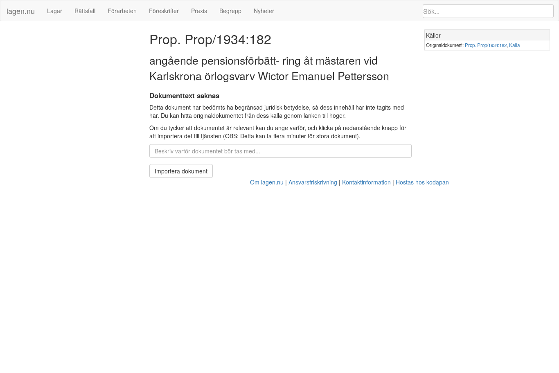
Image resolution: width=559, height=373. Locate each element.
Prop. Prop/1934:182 (486, 45)
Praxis (199, 11)
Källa (514, 45)
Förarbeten (122, 11)
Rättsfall (84, 11)
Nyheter (264, 11)
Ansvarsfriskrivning (313, 182)
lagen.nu (21, 10)
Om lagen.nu (267, 182)
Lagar (54, 11)
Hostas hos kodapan (422, 182)
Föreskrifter (164, 11)
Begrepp (230, 11)
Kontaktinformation (366, 182)
